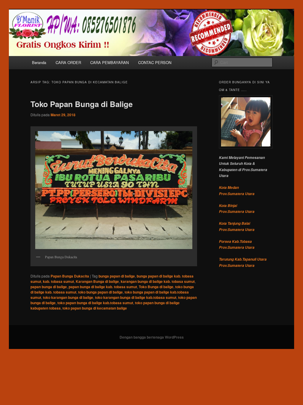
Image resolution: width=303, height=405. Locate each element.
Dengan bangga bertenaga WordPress (152, 337)
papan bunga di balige (48, 286)
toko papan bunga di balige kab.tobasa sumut (95, 302)
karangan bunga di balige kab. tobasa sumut (158, 281)
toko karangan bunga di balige (68, 297)
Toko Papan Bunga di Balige (81, 103)
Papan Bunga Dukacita (70, 276)
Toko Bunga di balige (156, 286)
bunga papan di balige (117, 276)
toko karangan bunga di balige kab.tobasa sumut (135, 297)
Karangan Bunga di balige (97, 281)
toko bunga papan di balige (100, 292)
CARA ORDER (68, 62)
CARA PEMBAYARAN (109, 62)
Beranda (39, 62)
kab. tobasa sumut (58, 281)
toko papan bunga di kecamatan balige (94, 308)
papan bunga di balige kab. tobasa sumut (103, 286)
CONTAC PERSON (154, 62)
